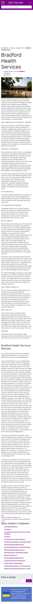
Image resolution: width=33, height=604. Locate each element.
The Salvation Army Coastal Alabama (14, 539)
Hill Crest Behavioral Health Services (14, 550)
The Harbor (7, 529)
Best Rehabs (16, 2)
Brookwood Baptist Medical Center (14, 558)
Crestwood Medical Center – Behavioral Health (17, 547)
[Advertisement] (16, 27)
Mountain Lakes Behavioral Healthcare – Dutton (17, 568)
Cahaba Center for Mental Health (13, 563)
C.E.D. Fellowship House (10, 526)
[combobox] (16, 6)
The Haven (7, 536)
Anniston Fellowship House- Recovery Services (17, 566)
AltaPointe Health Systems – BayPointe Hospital (17, 542)
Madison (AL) (20, 48)
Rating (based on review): (11, 71)
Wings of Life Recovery (10, 555)
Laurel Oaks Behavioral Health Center (14, 560)
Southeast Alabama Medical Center (14, 544)
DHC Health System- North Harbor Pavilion (16, 552)
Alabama (12, 48)
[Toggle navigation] (29, 2)
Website (7, 73)
